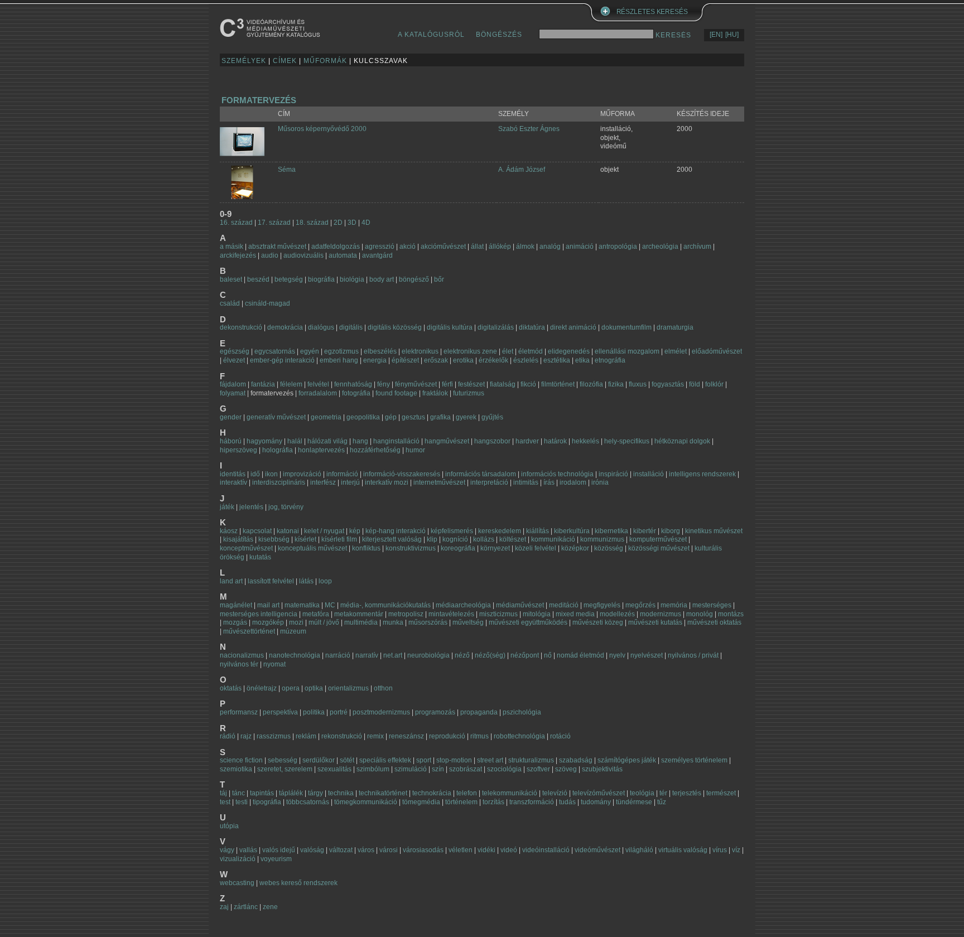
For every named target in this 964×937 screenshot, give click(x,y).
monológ (699, 614)
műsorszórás (427, 622)
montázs (731, 614)
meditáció (564, 605)
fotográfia (356, 393)
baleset (231, 279)
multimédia (361, 622)
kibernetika (611, 531)
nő (548, 655)
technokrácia (431, 793)
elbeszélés (380, 351)
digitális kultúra (450, 327)
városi (388, 850)
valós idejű (278, 850)
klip (432, 539)
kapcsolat (257, 531)
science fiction (241, 760)
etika (582, 360)
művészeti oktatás (714, 622)
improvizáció (302, 474)
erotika (463, 360)
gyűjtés (492, 417)
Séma (287, 169)
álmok (525, 246)
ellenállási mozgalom (627, 351)
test (225, 802)
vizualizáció (238, 859)
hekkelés (585, 441)
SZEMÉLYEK (243, 61)
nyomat (274, 664)
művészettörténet (249, 631)
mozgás (235, 622)
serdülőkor (318, 760)
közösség (608, 548)
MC (330, 605)
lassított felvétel (271, 581)
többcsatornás (307, 802)
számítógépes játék (626, 760)
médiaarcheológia (463, 605)
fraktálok (435, 393)
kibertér (644, 531)
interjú (350, 482)
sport (423, 760)
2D (338, 222)
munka (393, 622)
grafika (440, 417)
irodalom (573, 482)
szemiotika (236, 769)
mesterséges (711, 605)
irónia (600, 482)
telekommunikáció (509, 793)
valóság (312, 850)
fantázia (263, 384)
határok (555, 441)
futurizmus (468, 393)
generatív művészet (276, 417)
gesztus (413, 417)
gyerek (466, 417)
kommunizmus (602, 539)
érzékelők (493, 360)
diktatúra (532, 327)
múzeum (293, 631)
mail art (268, 605)
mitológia (537, 614)
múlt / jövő (324, 622)
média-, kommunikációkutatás (385, 605)
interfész (323, 482)
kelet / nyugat (324, 531)
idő (255, 474)
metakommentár (358, 614)
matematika (302, 605)
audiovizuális (303, 255)
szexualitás (334, 769)
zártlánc (246, 907)
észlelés (525, 360)
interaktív (233, 482)
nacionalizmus (242, 655)
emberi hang (339, 360)
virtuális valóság (682, 850)
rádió (227, 736)
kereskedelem (499, 531)
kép (354, 531)
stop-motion (454, 760)
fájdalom (233, 384)
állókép (500, 246)
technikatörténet (383, 793)
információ (342, 474)
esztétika (556, 360)
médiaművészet (520, 605)
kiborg (670, 531)
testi (241, 802)
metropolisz (405, 614)
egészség (234, 351)
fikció (528, 384)
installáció (648, 474)
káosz (229, 531)
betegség (288, 279)
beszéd (258, 279)
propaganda (479, 712)
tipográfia (267, 802)
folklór (714, 384)
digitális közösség (395, 327)
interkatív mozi (386, 482)
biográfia (321, 279)
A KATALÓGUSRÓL (431, 34)
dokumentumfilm (626, 327)
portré (339, 712)
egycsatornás (274, 351)
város (366, 850)
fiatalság (502, 384)
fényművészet (416, 384)
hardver (527, 441)
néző (462, 655)
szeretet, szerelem (284, 769)
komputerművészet (658, 539)
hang (360, 441)
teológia (642, 793)
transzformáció (531, 802)
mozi (296, 622)
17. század (274, 222)
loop (325, 581)
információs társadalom (480, 474)
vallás (248, 850)
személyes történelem (694, 760)
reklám (306, 736)
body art (381, 279)
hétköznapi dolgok (682, 441)
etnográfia (610, 360)
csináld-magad (267, 303)
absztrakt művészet (277, 246)
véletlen (461, 850)
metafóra (315, 614)
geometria (326, 417)
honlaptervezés (321, 450)
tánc (238, 793)
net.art (393, 655)
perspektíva (280, 712)
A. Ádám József (521, 169)
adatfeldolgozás (335, 246)
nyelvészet (646, 655)
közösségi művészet (659, 548)
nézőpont (524, 655)
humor (415, 450)
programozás (435, 712)
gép (391, 417)
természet (721, 793)
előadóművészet (717, 351)
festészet (471, 384)
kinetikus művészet (714, 531)
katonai (288, 531)
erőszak (436, 360)
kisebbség (274, 539)
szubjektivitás (602, 769)
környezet (495, 548)
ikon (271, 474)
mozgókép (268, 622)
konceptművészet (246, 548)
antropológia (618, 246)
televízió (554, 793)
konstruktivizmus (410, 548)
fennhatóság (353, 384)
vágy (227, 850)
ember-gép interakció (282, 360)
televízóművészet (598, 793)
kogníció (455, 539)
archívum (697, 246)
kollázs (483, 539)
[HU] (732, 34)
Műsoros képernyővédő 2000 (322, 129)
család (230, 303)
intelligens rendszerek (702, 474)
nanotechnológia (294, 655)
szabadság (575, 760)
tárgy (315, 793)
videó (508, 850)
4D (366, 222)
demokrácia (285, 327)
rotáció (560, 736)
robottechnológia (519, 736)
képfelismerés (452, 531)
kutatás (260, 557)
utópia (229, 826)
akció (407, 246)
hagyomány (264, 441)
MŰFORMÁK (325, 61)
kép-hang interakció (395, 531)
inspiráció (613, 474)
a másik (231, 246)
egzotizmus (341, 351)
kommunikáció (553, 539)
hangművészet (447, 441)
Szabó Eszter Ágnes (529, 129)
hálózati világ (327, 441)
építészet (405, 360)
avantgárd (377, 255)
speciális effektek (385, 760)
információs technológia (557, 474)
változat (341, 850)
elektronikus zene (470, 351)
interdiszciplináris (278, 482)
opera (291, 688)
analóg (550, 246)
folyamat (232, 393)
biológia (352, 279)
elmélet (675, 351)
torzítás (493, 802)
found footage (396, 393)
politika (314, 712)
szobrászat (465, 769)
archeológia (660, 246)
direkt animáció (573, 327)
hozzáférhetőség (375, 450)
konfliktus (366, 548)
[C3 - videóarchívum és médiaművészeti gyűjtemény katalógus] (270, 27)
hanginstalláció (396, 441)
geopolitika (363, 417)
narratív (366, 655)
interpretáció (489, 482)
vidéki (486, 850)
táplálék (291, 793)
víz (736, 850)
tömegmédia (421, 802)
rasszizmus (274, 736)
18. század (312, 222)
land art (231, 581)
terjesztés (686, 793)
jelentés (251, 507)
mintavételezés (451, 614)
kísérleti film (339, 539)
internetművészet (439, 482)
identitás (232, 474)
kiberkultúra (572, 531)
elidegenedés (569, 351)
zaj (224, 907)
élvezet (234, 360)
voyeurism (276, 859)
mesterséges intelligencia (258, 614)
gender (231, 417)
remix (375, 736)
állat (477, 246)
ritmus (479, 736)
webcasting (237, 883)
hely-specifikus (626, 441)
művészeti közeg (597, 622)
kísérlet (305, 539)
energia (375, 360)
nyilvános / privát (693, 655)
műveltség (468, 622)
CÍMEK (285, 61)
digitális (351, 327)
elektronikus (420, 351)
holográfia (277, 450)
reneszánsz (406, 736)
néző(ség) (490, 655)
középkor (575, 548)
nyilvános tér (239, 664)
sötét (347, 760)
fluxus (638, 384)
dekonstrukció (241, 327)
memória (674, 605)
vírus (719, 850)
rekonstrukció (341, 736)
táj (223, 793)
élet (507, 351)
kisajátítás (238, 539)
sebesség (282, 760)
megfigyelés (602, 605)
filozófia (591, 384)
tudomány (596, 802)
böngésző (414, 279)
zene (270, 907)
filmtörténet (558, 384)
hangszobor (492, 441)
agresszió (379, 246)
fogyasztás (668, 384)
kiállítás (537, 531)
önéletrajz (262, 688)
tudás (567, 802)
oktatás (231, 688)
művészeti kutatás (655, 622)
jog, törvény (285, 507)
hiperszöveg (238, 450)
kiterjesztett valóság (392, 539)
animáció (580, 246)
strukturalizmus (531, 760)
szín (438, 769)
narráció (337, 655)
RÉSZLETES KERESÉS (652, 12)
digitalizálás (496, 327)
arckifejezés (238, 255)
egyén (309, 351)
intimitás (525, 482)
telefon (466, 793)
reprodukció (447, 736)
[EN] (716, 34)
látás (306, 581)
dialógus (321, 327)
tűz (661, 802)
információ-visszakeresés (401, 474)
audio (269, 255)
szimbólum (372, 769)
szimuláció (410, 769)
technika (341, 793)
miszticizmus (498, 614)
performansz (239, 712)
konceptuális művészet (312, 548)
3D (352, 222)
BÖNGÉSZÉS (499, 34)
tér (663, 793)
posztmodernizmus (381, 712)
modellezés (617, 614)
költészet (512, 539)
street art (490, 760)
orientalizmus (348, 688)
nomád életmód (580, 655)
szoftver (538, 769)
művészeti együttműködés (528, 622)
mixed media (575, 614)
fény (383, 384)
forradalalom (317, 393)
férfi (447, 384)
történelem (461, 802)
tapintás (262, 793)
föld (694, 384)
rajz (246, 736)
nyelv (617, 655)
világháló (639, 850)
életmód (530, 351)
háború (231, 441)
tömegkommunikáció (365, 802)
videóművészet (597, 850)
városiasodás (423, 850)
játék (227, 507)
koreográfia (458, 548)
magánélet (236, 605)
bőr (439, 279)
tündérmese (634, 802)
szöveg (566, 769)
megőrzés (640, 605)
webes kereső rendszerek (298, 883)
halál (294, 441)
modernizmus (660, 614)
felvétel (318, 384)
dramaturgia (675, 327)
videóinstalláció (546, 850)
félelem (291, 384)
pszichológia (522, 712)
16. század (236, 222)
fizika (616, 384)
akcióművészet (443, 246)
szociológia (504, 769)
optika (314, 688)
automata (343, 255)
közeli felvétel (535, 548)
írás (549, 482)
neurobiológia (428, 655)
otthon (383, 688)
